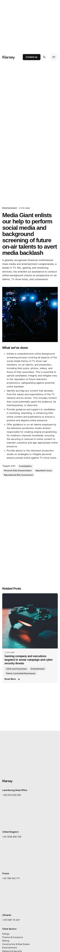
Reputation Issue (44, 470)
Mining (5, 940)
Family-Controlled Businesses (20, 673)
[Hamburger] (54, 57)
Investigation (25, 466)
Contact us (31, 57)
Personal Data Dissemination (18, 470)
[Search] (44, 57)
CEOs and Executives (16, 669)
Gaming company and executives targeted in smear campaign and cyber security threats (28, 660)
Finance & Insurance (12, 937)
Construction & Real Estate (16, 944)
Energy (5, 933)
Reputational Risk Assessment (18, 475)
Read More (10, 679)
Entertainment (9, 208)
